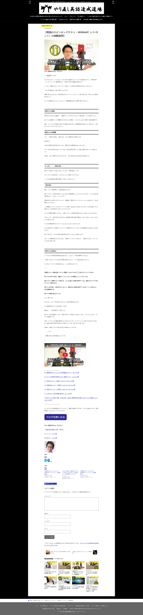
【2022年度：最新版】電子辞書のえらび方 (92, 19)
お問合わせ (58, 608)
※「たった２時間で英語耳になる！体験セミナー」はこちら (60, 377)
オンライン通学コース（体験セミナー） (100, 605)
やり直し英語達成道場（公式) (68, 611)
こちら (53, 433)
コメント (47, 496)
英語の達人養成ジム (51, 429)
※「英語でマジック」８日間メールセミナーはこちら (59, 389)
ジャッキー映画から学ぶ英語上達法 (49, 19)
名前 (46, 513)
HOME (30, 600)
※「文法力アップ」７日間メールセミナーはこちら (58, 381)
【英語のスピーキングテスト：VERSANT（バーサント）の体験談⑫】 (52, 472)
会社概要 (65, 608)
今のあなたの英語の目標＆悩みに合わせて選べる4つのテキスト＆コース (46, 16)
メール (47, 521)
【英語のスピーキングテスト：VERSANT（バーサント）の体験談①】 (88, 472)
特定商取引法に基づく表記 (48, 608)
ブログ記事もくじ (81, 16)
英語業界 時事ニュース (47, 25)
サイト (46, 528)
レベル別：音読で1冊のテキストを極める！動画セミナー (100, 16)
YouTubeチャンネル (63, 19)
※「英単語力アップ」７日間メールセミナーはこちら (59, 385)
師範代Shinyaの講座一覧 (75, 19)
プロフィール (72, 16)
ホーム (66, 16)
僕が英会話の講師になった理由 (82, 605)
